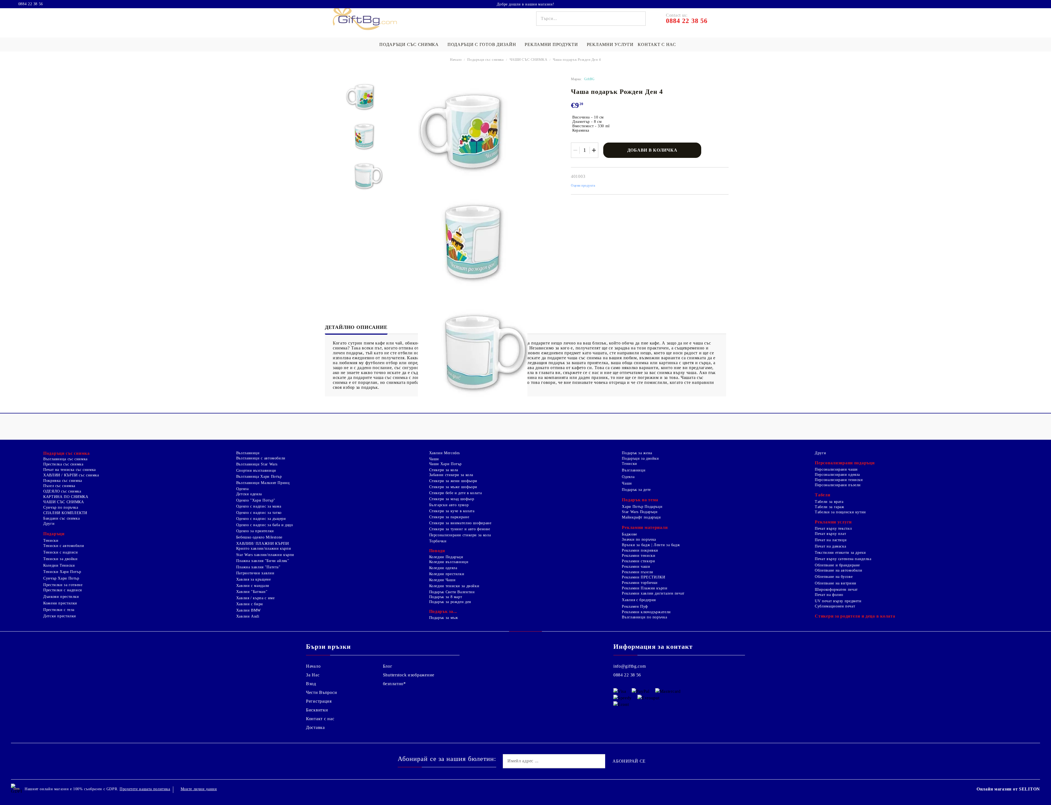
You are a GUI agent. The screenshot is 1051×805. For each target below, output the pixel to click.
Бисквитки (317, 710)
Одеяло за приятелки (255, 531)
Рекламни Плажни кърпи (644, 588)
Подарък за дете (636, 490)
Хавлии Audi (247, 616)
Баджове (629, 534)
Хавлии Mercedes (444, 453)
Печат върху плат (830, 534)
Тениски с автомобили (63, 546)
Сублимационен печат (835, 606)
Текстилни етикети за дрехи (840, 553)
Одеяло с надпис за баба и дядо (264, 525)
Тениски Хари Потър (62, 572)
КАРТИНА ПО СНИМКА (65, 497)
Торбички (438, 541)
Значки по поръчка (639, 539)
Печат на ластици (831, 540)
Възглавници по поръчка (644, 617)
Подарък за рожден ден (450, 602)
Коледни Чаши (442, 580)
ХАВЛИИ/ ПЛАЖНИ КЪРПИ (262, 544)
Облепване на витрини (835, 583)
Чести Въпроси (321, 692)
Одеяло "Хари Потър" (255, 500)
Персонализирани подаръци (844, 463)
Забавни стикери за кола (451, 475)
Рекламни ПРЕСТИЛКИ (643, 577)
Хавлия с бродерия (639, 600)
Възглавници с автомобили (260, 458)
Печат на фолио (829, 595)
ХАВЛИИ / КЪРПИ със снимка (71, 475)
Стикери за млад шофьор (451, 499)
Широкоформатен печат (836, 589)
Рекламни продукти (551, 44)
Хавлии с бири (249, 604)
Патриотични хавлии (255, 573)
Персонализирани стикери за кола (460, 535)
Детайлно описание (356, 327)
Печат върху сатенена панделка (843, 559)
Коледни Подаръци (446, 557)
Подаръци (54, 533)
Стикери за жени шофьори (453, 481)
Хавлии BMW (248, 610)
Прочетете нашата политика (145, 789)
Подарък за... (443, 611)
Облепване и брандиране (837, 565)
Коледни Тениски (59, 565)
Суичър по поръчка (60, 507)
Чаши (434, 459)
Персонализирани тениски (839, 480)
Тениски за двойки (60, 559)
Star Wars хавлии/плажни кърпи (265, 555)
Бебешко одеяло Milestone (259, 537)
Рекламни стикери (638, 561)
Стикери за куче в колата (452, 511)
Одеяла (242, 489)
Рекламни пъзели (637, 572)
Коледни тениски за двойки (454, 586)
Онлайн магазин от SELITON (1008, 789)
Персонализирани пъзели (838, 485)
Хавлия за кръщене (253, 579)
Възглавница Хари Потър (259, 476)
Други (48, 524)
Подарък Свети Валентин (452, 592)
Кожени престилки (60, 603)
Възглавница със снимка (65, 459)
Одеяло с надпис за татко (259, 513)
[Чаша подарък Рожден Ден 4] (364, 97)
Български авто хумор (449, 505)
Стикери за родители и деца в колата (855, 616)
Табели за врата (829, 502)
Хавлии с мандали (252, 586)
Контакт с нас (657, 44)
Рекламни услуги (610, 44)
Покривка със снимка (62, 481)
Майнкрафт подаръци (641, 517)
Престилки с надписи (62, 590)
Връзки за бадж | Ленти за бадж (651, 545)
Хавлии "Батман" (251, 592)
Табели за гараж (829, 507)
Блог (387, 666)
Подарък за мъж (443, 618)
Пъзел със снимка (59, 486)
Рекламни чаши (636, 566)
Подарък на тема (640, 499)
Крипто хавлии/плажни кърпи (263, 548)
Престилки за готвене (63, 585)
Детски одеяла (249, 494)
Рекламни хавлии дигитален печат (653, 593)
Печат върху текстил (833, 528)
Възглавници (248, 453)
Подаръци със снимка (409, 44)
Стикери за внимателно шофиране (460, 523)
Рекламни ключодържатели (646, 612)
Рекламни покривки (640, 550)
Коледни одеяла (443, 568)
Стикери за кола (443, 470)
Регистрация (319, 701)
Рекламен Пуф (635, 606)
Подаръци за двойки (640, 458)
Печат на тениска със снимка (69, 470)
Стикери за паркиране (449, 517)
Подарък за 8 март (445, 597)
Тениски (50, 540)
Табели (822, 495)
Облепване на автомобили (838, 570)
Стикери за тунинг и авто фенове (459, 529)
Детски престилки (59, 616)
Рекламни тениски (638, 556)
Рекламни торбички (640, 583)
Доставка (315, 727)
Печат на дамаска (830, 546)
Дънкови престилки (61, 597)
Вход (311, 683)
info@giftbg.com (629, 666)
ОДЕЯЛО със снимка (62, 491)
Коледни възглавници (449, 562)
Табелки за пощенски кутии (840, 512)
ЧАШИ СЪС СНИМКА (528, 59)
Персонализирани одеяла (837, 475)
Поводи (437, 550)
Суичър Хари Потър (61, 578)
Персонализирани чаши (836, 469)
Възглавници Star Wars (257, 464)
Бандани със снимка (61, 518)
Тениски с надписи (60, 552)
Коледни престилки (446, 574)
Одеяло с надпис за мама (258, 506)
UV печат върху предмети (838, 601)
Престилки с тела (58, 610)
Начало (456, 59)
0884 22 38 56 (30, 4)
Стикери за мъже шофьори (453, 487)
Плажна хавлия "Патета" (258, 567)
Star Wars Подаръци (639, 512)
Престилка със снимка (63, 464)
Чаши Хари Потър (445, 464)
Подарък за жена (637, 453)
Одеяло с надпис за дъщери (261, 519)
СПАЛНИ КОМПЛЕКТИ (65, 513)
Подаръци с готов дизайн (481, 44)
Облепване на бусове (834, 577)
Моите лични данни (199, 789)
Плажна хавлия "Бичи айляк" (262, 561)
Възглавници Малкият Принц (263, 483)
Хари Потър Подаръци (642, 507)
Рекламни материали (645, 527)
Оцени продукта (583, 185)
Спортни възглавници (256, 470)
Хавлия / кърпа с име (255, 598)
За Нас (312, 675)
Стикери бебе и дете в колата (455, 493)
